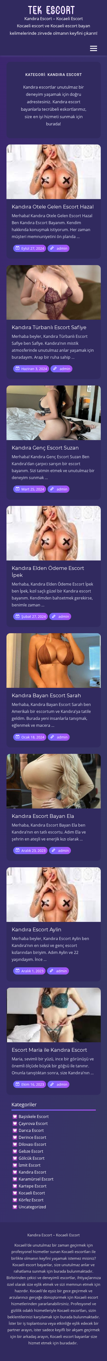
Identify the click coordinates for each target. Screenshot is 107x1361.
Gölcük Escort (32, 1158)
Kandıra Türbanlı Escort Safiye (49, 327)
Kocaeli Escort (32, 1193)
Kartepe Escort (33, 1186)
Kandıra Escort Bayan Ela (43, 816)
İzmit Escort (30, 1165)
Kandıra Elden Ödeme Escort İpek (48, 571)
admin (62, 248)
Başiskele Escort (34, 1116)
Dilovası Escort (32, 1144)
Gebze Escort (31, 1151)
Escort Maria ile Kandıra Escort (49, 1050)
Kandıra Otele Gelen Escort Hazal (53, 207)
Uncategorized (32, 1207)
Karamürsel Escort (36, 1179)
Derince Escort (32, 1137)
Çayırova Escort (33, 1123)
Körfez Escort (31, 1200)
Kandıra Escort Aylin (36, 930)
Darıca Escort (31, 1130)
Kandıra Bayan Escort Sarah (46, 695)
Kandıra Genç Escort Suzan (45, 448)
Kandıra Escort (32, 1172)
